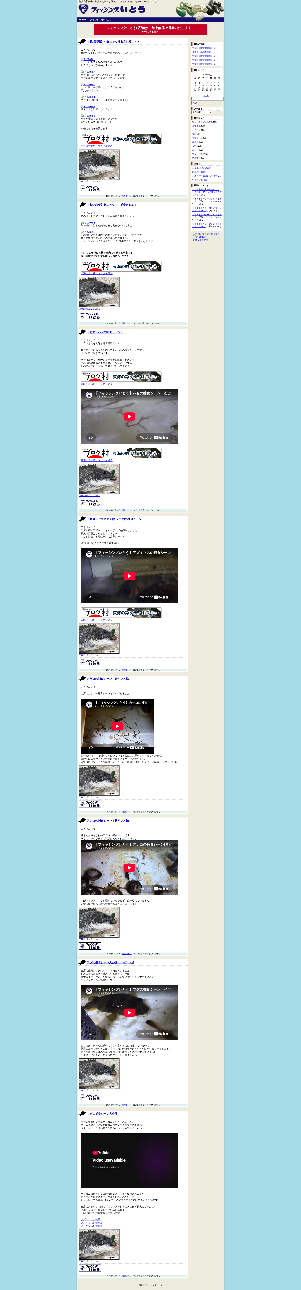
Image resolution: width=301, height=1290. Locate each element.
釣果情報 (196, 158)
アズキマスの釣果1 (91, 1219)
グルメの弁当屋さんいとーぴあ (207, 175)
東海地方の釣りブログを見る (97, 146)
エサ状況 (196, 126)
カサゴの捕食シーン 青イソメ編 (108, 678)
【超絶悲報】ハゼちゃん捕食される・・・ (113, 41)
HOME (82, 19)
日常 (194, 146)
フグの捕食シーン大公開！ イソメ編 (110, 962)
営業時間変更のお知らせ (203, 48)
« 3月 (206, 95)
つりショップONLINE (202, 122)
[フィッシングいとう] (90, 191)
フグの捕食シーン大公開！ (103, 1113)
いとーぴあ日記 (199, 180)
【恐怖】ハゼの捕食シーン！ (105, 332)
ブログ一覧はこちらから (89, 181)
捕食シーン (127, 196)
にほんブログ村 (200, 240)
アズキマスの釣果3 (91, 1225)
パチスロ (196, 130)
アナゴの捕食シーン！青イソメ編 (108, 820)
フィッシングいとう (101, 19)
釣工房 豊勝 (198, 171)
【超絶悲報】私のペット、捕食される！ (112, 204)
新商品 (195, 142)
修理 (194, 134)
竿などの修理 (198, 154)
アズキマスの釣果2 (91, 1222)
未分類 (195, 150)
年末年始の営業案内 (201, 52)
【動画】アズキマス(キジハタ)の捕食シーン (114, 519)
